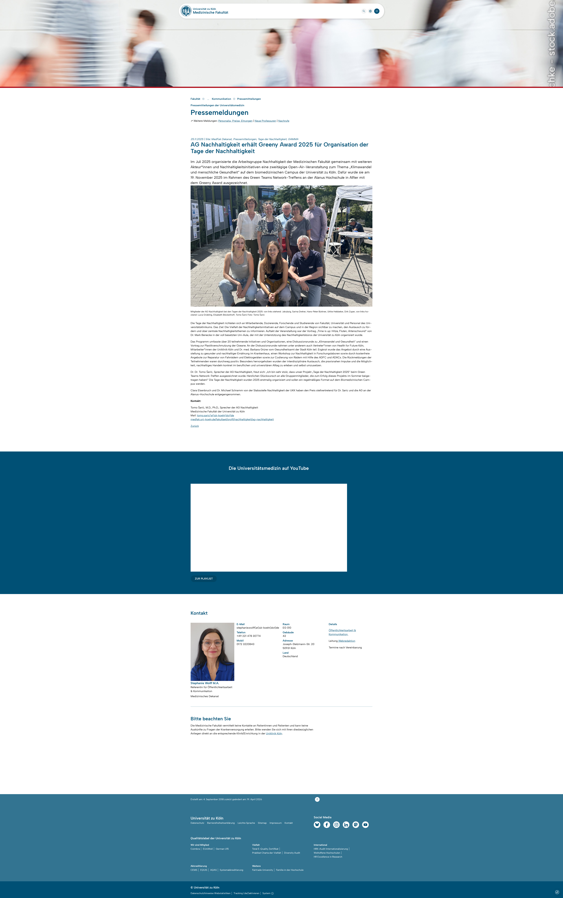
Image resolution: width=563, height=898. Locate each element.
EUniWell (208, 848)
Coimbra (195, 848)
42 (284, 636)
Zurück (195, 426)
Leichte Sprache (246, 823)
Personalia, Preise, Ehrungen (235, 120)
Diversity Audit (292, 852)
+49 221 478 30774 (249, 636)
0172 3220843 (245, 644)
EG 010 (287, 627)
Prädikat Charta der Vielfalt (266, 852)
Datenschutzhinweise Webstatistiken (210, 893)
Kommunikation (222, 98)
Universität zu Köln (210, 9)
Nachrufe (283, 120)
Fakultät (196, 98)
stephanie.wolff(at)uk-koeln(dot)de (258, 627)
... (208, 98)
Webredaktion (346, 641)
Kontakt (289, 823)
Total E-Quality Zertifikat (265, 848)
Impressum (276, 823)
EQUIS (203, 870)
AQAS (213, 870)
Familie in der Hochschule (289, 870)
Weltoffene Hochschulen (327, 852)
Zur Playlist (204, 578)
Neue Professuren (265, 120)
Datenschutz (197, 823)
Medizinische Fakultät (210, 12)
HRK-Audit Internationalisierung (331, 848)
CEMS (194, 870)
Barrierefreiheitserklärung (221, 823)
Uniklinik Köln (274, 733)
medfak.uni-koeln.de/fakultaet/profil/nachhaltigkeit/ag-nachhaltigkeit (232, 419)
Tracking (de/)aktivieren (246, 893)
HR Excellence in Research (328, 856)
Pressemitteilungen (249, 98)
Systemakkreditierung (231, 870)
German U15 (222, 848)
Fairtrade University (262, 870)
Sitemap (262, 823)
